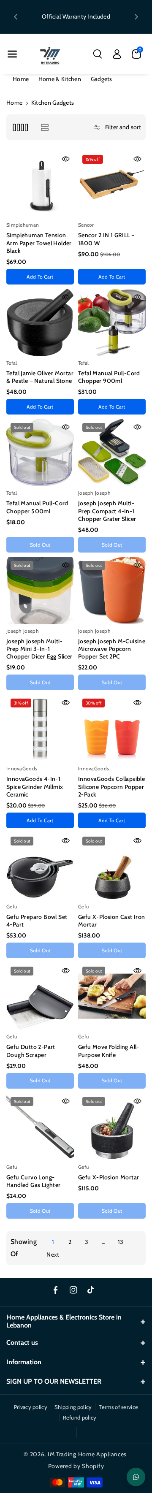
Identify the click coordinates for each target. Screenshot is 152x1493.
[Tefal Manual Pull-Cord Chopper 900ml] (112, 322)
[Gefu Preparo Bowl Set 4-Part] (40, 866)
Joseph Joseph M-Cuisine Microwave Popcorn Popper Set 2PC (111, 648)
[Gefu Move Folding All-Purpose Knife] (112, 996)
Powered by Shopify (76, 1466)
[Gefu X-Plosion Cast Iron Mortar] (112, 866)
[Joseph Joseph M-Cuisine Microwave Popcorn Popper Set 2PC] (112, 590)
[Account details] (117, 54)
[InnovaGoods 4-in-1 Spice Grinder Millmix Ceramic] (40, 728)
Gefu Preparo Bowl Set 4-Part (36, 920)
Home (21, 79)
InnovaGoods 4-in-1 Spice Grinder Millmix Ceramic (34, 786)
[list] (44, 127)
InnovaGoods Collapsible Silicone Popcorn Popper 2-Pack (111, 786)
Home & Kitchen (59, 79)
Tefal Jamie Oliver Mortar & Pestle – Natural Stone (39, 377)
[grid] (20, 127)
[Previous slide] (15, 17)
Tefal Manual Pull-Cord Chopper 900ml (109, 377)
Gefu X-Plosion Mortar (108, 1177)
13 (121, 1242)
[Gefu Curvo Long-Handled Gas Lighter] (40, 1126)
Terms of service (118, 1407)
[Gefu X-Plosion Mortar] (112, 1126)
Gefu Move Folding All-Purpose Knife (108, 1050)
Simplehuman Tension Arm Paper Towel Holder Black (39, 242)
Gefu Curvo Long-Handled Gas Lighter (33, 1181)
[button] (12, 54)
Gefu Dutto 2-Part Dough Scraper (30, 1050)
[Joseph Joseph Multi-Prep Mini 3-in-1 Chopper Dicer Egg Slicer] (40, 590)
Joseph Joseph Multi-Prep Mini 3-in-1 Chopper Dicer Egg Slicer (39, 648)
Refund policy (80, 1417)
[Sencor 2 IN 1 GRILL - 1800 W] (112, 184)
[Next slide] (136, 17)
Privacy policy (30, 1407)
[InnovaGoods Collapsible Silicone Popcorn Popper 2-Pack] (112, 728)
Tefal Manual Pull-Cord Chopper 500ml (37, 507)
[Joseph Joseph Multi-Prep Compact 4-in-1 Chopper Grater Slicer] (112, 452)
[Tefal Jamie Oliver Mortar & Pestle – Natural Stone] (40, 322)
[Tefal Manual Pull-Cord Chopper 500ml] (40, 452)
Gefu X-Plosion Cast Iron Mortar (111, 920)
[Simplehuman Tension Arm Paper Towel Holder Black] (40, 184)
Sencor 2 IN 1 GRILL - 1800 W (106, 239)
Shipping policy (73, 1407)
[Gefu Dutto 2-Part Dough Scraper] (40, 996)
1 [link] (53, 1242)
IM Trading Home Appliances (87, 1454)
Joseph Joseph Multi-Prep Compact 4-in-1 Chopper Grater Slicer (107, 510)
